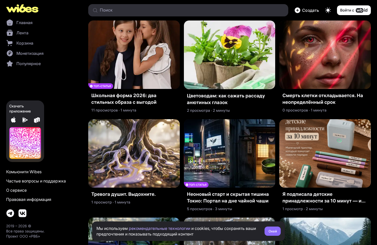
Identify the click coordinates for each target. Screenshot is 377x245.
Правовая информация (28, 199)
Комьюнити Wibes (24, 171)
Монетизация (30, 53)
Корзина (24, 43)
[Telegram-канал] (10, 213)
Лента (22, 32)
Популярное (28, 63)
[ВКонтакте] (22, 213)
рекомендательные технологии (159, 228)
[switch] (328, 10)
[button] (306, 10)
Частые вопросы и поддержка (36, 180)
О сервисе (16, 190)
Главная (24, 22)
